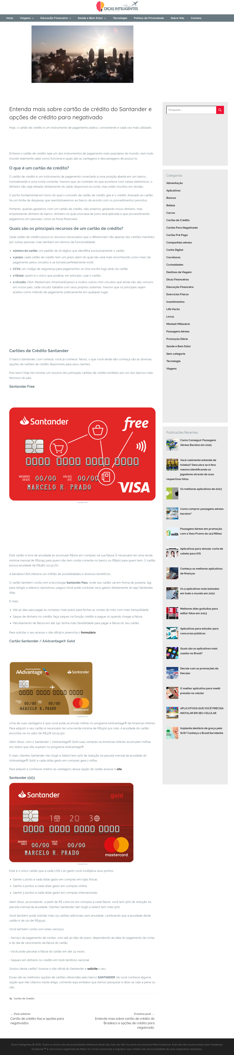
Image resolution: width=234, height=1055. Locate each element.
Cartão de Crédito (24, 998)
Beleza (170, 205)
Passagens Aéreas (177, 331)
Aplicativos (173, 190)
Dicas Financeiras (177, 279)
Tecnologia (120, 18)
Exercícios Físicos (177, 294)
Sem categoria (175, 353)
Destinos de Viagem (179, 272)
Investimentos (175, 301)
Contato (196, 18)
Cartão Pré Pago (177, 235)
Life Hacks (173, 309)
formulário (88, 632)
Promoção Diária (177, 339)
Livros (170, 316)
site (119, 769)
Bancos (171, 197)
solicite (92, 968)
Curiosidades (174, 264)
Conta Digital (174, 249)
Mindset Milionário (178, 324)
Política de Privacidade (149, 18)
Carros (170, 212)
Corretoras (173, 257)
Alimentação (174, 183)
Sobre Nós (177, 18)
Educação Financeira (54, 18)
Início (9, 18)
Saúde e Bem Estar (90, 18)
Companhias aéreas (179, 242)
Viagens (25, 18)
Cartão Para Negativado (182, 227)
